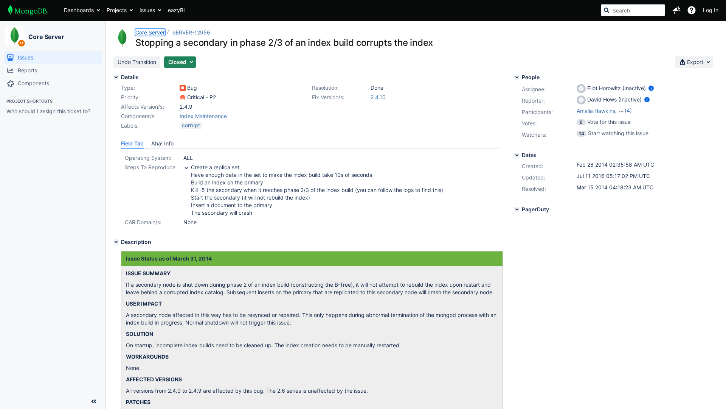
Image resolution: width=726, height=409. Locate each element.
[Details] (116, 77)
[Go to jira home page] (28, 10)
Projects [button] (117, 10)
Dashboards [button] (79, 10)
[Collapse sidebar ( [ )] (94, 401)
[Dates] (517, 155)
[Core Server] (15, 36)
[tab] (132, 143)
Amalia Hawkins (596, 111)
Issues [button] (147, 10)
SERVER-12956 (191, 32)
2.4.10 (378, 97)
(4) (628, 110)
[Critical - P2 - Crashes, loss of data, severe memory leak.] (183, 97)
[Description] (116, 242)
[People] (517, 77)
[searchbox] (633, 10)
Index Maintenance (203, 116)
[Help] (692, 10)
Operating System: (148, 158)
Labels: (130, 125)
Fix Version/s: (328, 97)
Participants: (537, 112)
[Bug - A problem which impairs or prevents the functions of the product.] (183, 88)
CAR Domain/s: (143, 222)
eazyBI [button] (176, 10)
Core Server (46, 37)
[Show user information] (651, 88)
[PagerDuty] (517, 209)
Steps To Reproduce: (151, 167)
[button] (676, 10)
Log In (710, 10)
